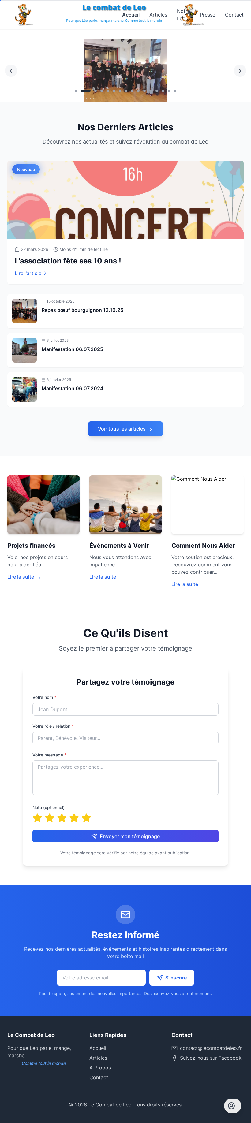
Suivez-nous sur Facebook (211, 1058)
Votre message (49, 754)
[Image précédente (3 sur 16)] (11, 71)
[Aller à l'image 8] (126, 91)
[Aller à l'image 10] (138, 91)
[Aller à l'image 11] (144, 91)
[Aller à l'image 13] (156, 91)
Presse (207, 15)
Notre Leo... (183, 14)
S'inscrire (176, 978)
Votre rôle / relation (53, 726)
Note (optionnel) (48, 807)
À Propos (100, 1068)
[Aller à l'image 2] (82, 91)
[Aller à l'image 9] (132, 91)
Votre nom (44, 697)
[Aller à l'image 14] (163, 91)
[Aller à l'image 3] (92, 91)
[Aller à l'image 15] (169, 91)
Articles (158, 15)
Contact (234, 15)
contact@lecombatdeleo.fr (211, 1048)
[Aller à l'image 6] (114, 91)
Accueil (131, 15)
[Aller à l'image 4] (101, 91)
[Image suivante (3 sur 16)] (240, 71)
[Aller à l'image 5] (108, 91)
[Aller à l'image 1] (76, 91)
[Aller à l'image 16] (175, 91)
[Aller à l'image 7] (120, 91)
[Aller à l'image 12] (150, 91)
